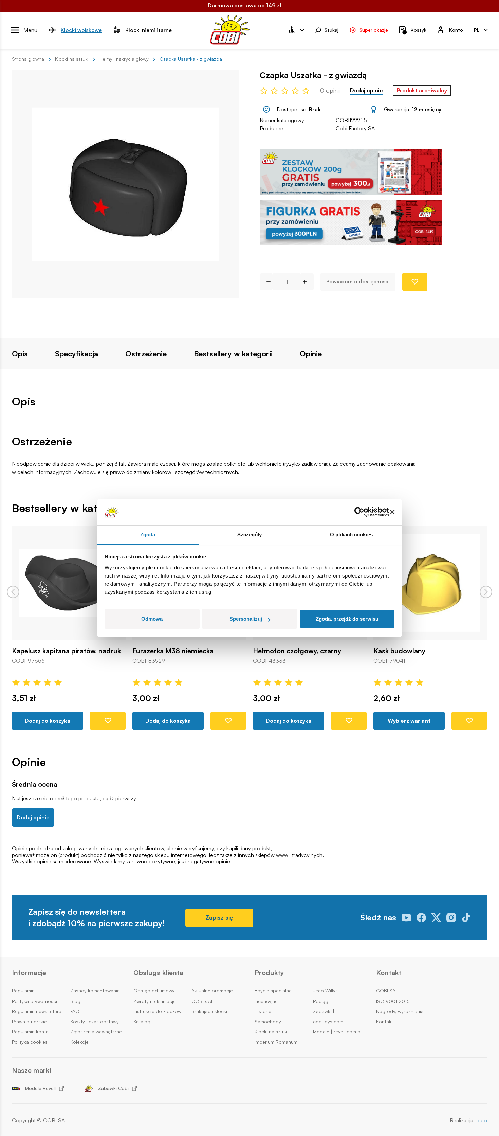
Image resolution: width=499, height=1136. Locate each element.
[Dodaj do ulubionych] (414, 282)
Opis (20, 353)
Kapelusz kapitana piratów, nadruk (66, 651)
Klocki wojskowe (81, 29)
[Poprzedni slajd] (13, 592)
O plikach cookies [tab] (351, 534)
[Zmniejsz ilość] (266, 281)
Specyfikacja (76, 353)
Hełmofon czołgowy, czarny (297, 651)
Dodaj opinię (33, 817)
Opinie (311, 353)
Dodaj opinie (366, 90)
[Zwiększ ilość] (307, 281)
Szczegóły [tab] (249, 534)
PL (476, 29)
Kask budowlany (399, 651)
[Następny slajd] (486, 592)
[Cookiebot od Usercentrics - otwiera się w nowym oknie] (359, 512)
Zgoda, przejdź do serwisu (347, 619)
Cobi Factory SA (355, 128)
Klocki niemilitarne (148, 29)
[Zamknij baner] (392, 512)
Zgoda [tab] (147, 534)
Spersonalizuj (245, 619)
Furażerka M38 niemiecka (173, 651)
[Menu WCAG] (296, 30)
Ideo (481, 1120)
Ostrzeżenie (146, 353)
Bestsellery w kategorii (233, 353)
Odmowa (152, 619)
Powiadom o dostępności (358, 281)
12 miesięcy (426, 109)
